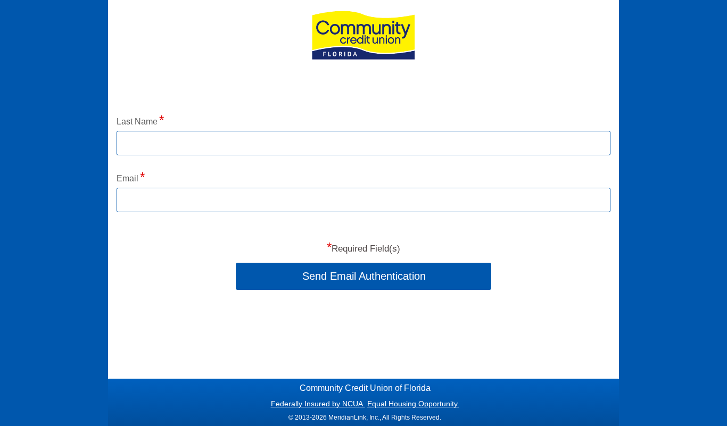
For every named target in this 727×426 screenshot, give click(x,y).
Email (127, 178)
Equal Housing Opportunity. (413, 403)
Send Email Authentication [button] (364, 276)
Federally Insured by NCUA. (318, 403)
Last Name (137, 121)
